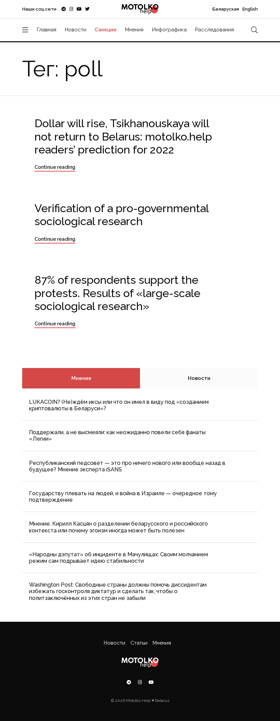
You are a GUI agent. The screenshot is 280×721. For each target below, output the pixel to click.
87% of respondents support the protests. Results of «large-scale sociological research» (117, 293)
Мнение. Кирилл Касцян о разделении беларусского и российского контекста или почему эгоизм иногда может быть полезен (118, 526)
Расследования (214, 30)
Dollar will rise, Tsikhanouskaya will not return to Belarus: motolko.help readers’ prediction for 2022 (123, 136)
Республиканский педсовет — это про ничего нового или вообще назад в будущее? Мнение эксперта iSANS (127, 466)
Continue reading (54, 167)
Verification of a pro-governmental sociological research (121, 214)
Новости (75, 30)
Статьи (139, 643)
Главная (46, 30)
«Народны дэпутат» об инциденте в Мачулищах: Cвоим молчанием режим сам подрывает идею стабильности (118, 557)
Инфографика (169, 30)
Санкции (105, 30)
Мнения (134, 30)
